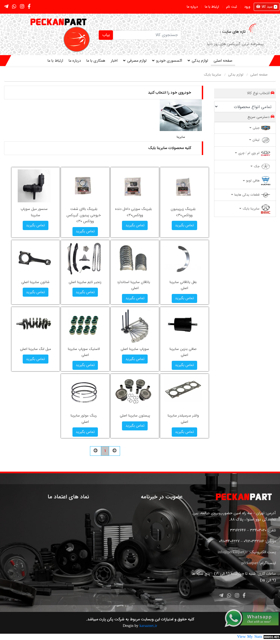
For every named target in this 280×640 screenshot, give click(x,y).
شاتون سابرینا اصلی (35, 282)
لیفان (255, 139)
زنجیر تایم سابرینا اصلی (85, 282)
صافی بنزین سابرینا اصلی (183, 352)
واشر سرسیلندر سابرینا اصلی (183, 419)
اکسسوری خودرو (169, 61)
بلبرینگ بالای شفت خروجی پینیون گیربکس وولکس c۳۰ (83, 215)
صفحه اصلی (223, 61)
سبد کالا (268, 7)
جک (256, 166)
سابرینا (181, 137)
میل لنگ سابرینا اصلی (35, 349)
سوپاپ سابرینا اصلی (135, 349)
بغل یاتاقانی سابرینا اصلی (183, 285)
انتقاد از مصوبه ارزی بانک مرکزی (164, 44)
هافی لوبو (252, 180)
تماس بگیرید (184, 225)
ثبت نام (231, 6)
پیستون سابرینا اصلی (135, 415)
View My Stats (249, 636)
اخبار (114, 61)
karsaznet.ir (147, 626)
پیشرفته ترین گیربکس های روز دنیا (235, 44)
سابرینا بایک (212, 75)
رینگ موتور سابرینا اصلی (84, 419)
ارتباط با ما (212, 6)
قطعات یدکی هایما (246, 194)
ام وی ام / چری (248, 153)
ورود (247, 6)
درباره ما (192, 6)
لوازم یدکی (200, 61)
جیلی (255, 127)
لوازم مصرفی (137, 61)
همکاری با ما (95, 61)
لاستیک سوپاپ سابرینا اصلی (84, 352)
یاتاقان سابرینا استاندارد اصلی (133, 285)
